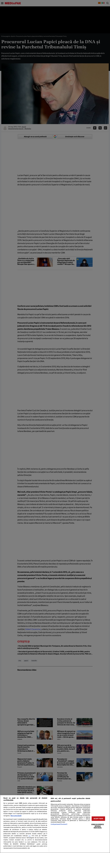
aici (30, 835)
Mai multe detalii (16, 816)
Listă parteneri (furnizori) (59, 824)
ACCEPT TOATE (98, 818)
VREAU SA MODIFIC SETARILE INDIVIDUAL (97, 826)
